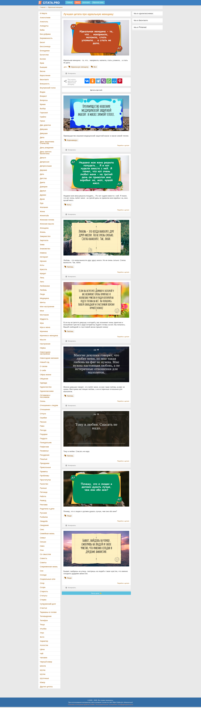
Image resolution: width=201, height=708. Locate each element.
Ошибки (43, 417)
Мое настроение (47, 306)
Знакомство (45, 248)
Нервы (43, 347)
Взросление (45, 75)
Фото (42, 637)
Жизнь (43, 232)
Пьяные (43, 488)
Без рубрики (45, 34)
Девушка (44, 129)
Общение (44, 378)
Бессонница (45, 46)
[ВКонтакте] (87, 80)
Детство (43, 178)
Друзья (43, 190)
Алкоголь (44, 21)
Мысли (43, 339)
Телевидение (46, 616)
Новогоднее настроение (45, 353)
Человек (43, 657)
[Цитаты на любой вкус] (50, 2)
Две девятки (45, 125)
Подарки (43, 434)
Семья (43, 537)
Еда (41, 203)
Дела (42, 137)
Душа (42, 199)
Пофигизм (44, 446)
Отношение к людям (49, 405)
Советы (43, 562)
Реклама (43, 504)
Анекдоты (44, 25)
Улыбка (43, 628)
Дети (42, 174)
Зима (42, 244)
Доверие (43, 186)
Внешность (45, 83)
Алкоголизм (45, 17)
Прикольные (45, 467)
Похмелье (44, 450)
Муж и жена (45, 327)
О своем (43, 366)
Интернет (44, 256)
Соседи (43, 574)
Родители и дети (47, 508)
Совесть (43, 558)
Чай (41, 653)
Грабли (43, 116)
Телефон (44, 620)
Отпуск (43, 413)
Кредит (43, 273)
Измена (43, 252)
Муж (42, 323)
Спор (42, 583)
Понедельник (46, 442)
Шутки (42, 674)
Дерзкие (43, 170)
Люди (42, 294)
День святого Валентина (45, 152)
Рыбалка (44, 517)
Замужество (45, 236)
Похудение (44, 455)
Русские (43, 512)
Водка (42, 92)
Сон (41, 570)
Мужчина (44, 331)
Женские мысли (47, 223)
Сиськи (43, 541)
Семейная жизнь (47, 533)
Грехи (42, 120)
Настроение (45, 343)
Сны (42, 550)
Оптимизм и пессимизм (45, 396)
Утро (42, 632)
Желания (44, 207)
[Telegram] (97, 80)
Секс (42, 529)
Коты (42, 265)
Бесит (42, 42)
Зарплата (44, 240)
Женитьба (44, 215)
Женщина (44, 228)
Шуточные (44, 678)
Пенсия (43, 421)
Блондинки (45, 50)
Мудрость (44, 319)
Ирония (43, 261)
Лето (42, 281)
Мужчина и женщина (49, 335)
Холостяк (44, 645)
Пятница (43, 492)
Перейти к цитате (123, 145)
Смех (42, 546)
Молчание (44, 314)
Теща (42, 624)
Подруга (43, 438)
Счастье (43, 608)
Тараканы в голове (48, 612)
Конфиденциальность (125, 704)
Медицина (44, 298)
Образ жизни (45, 374)
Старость (44, 591)
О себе (43, 370)
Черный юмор (46, 661)
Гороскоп (44, 112)
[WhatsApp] (108, 80)
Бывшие (43, 67)
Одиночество (46, 387)
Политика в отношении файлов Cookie (81, 704)
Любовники (45, 285)
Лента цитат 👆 (96, 593)
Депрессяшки (46, 165)
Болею (43, 58)
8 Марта (43, 13)
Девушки (44, 133)
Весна (42, 71)
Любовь (43, 290)
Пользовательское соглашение (106, 704)
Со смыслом (45, 554)
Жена (42, 211)
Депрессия (44, 161)
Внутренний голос (48, 87)
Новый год (44, 362)
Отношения (45, 409)
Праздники (44, 463)
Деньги (43, 157)
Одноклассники (46, 391)
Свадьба (44, 521)
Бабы (42, 29)
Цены (42, 649)
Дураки (43, 194)
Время (43, 104)
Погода (43, 430)
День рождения (46, 147)
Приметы (44, 471)
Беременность (46, 38)
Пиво (42, 426)
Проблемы (44, 475)
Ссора (42, 587)
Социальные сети (47, 579)
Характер (44, 641)
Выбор (43, 108)
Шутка (42, 670)
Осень (42, 401)
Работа (43, 496)
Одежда (43, 382)
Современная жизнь (49, 566)
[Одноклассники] (92, 80)
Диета (42, 182)
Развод (43, 500)
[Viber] (103, 80)
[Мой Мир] (114, 80)
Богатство (44, 54)
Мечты (43, 302)
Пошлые (43, 459)
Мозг (42, 310)
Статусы (43, 595)
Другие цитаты (46, 686)
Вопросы (44, 100)
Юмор (42, 682)
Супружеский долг (48, 603)
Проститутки (45, 479)
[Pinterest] (119, 80)
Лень (42, 277)
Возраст (43, 96)
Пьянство (44, 483)
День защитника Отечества (47, 142)
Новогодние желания (49, 358)
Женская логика (47, 219)
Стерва (43, 599)
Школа (43, 665)
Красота (43, 269)
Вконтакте (44, 79)
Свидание (44, 525)
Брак (42, 63)
